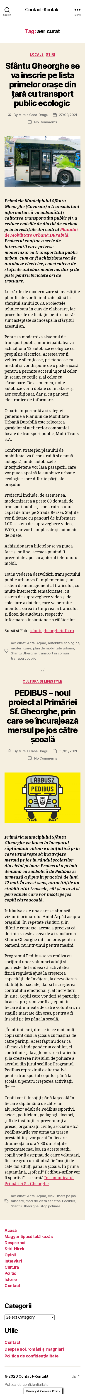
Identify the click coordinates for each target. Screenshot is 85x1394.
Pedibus (68, 1201)
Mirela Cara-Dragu (33, 115)
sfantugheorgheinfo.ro (52, 631)
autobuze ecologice (63, 643)
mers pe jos (66, 1196)
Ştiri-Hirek (14, 1248)
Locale (37, 54)
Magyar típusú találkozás (29, 1236)
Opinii (10, 1255)
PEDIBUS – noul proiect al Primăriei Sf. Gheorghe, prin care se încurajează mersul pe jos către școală (42, 716)
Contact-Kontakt (42, 9)
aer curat (18, 643)
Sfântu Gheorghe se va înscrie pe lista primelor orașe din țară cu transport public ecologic (42, 84)
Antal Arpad (36, 643)
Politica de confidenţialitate (31, 1356)
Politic (10, 1273)
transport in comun (53, 653)
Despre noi (15, 1242)
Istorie (11, 1279)
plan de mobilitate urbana (53, 648)
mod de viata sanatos (43, 1201)
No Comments (45, 122)
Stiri (50, 54)
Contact (12, 1285)
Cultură (12, 1267)
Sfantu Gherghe (23, 653)
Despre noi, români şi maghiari (34, 1349)
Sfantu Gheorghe (25, 1206)
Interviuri (13, 1261)
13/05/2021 (68, 751)
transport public (23, 658)
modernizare (21, 648)
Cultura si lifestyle (42, 681)
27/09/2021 (68, 115)
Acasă (11, 1230)
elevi (52, 1196)
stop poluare (50, 1206)
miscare (17, 1201)
